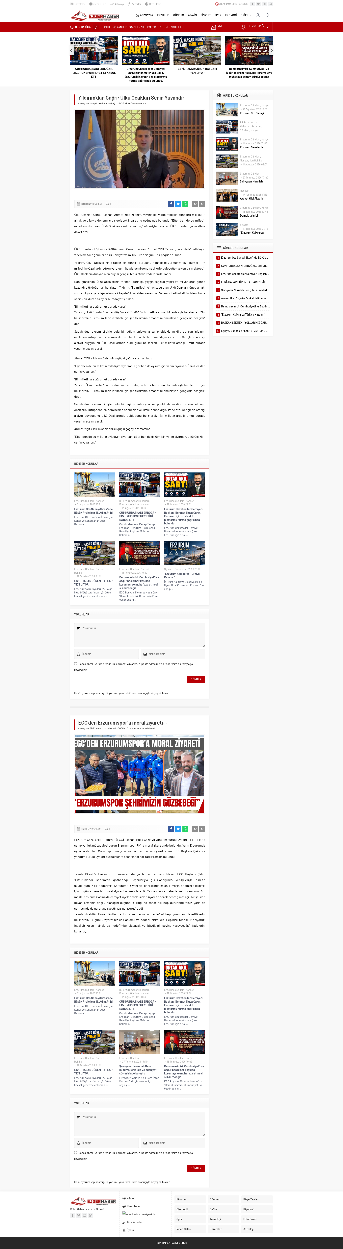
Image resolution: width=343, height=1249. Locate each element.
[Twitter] (258, 4)
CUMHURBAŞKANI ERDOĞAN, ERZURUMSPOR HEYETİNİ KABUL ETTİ (94, 72)
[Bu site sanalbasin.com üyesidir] (145, 1214)
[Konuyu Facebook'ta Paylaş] (171, 204)
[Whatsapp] (270, 4)
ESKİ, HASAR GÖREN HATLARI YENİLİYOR (197, 70)
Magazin (244, 190)
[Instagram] (264, 4)
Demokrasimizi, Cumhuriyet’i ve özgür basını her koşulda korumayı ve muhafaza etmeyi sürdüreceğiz (248, 72)
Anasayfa (83, 103)
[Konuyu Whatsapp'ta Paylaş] (185, 204)
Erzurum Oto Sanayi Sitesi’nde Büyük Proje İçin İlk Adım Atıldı (93, 510)
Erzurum (79, 500)
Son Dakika (255, 160)
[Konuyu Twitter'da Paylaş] (178, 204)
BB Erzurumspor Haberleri (134, 500)
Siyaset (168, 569)
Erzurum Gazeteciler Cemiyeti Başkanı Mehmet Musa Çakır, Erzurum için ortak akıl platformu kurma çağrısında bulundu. (145, 74)
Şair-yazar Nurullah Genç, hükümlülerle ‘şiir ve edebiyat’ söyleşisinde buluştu (138, 1069)
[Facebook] (252, 4)
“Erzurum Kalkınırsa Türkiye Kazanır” (182, 575)
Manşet (93, 103)
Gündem (89, 500)
